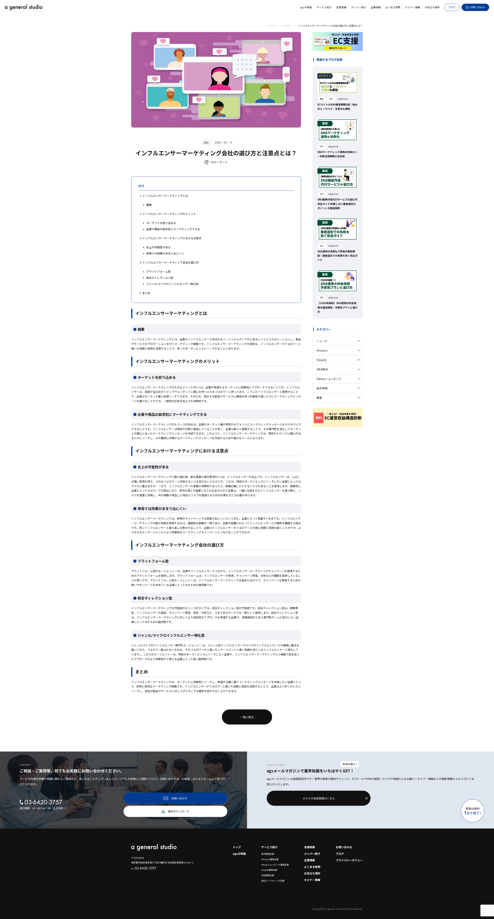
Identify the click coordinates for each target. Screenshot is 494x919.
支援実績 (309, 847)
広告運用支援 (267, 875)
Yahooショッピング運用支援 (275, 864)
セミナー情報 (312, 880)
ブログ (452, 7)
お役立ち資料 (312, 873)
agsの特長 (239, 854)
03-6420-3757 (143, 868)
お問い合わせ (344, 847)
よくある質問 (312, 867)
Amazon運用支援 (269, 859)
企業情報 (309, 860)
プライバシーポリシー (349, 860)
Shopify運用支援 (269, 869)
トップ (237, 847)
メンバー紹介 (312, 854)
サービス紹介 (269, 847)
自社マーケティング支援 (272, 880)
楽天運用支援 (267, 853)
